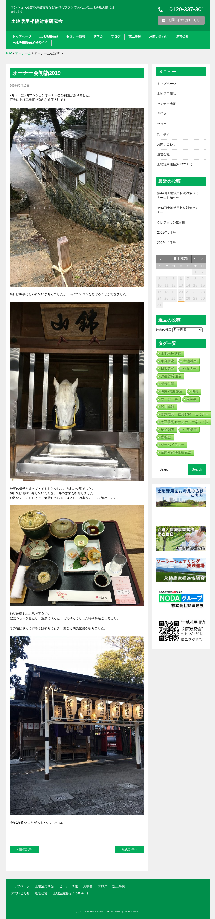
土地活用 (190, 361)
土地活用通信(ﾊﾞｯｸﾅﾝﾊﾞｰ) (29, 43)
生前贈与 (190, 429)
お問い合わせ (158, 36)
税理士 (166, 437)
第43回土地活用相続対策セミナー (177, 210)
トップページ (21, 36)
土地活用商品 (48, 36)
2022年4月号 (166, 243)
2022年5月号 (166, 232)
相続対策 (167, 384)
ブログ (115, 36)
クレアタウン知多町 (171, 222)
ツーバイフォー (173, 445)
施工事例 (134, 36)
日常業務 (167, 369)
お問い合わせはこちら (184, 20)
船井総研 (167, 407)
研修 (195, 391)
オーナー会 (23, 53)
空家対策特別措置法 (176, 452)
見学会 (98, 36)
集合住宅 (167, 361)
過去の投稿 (163, 329)
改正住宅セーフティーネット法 (184, 422)
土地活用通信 (171, 353)
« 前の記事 (24, 849)
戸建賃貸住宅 (171, 376)
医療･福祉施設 (172, 391)
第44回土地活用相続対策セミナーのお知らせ (177, 195)
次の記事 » (129, 849)
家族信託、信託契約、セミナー (184, 414)
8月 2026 (181, 259)
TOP (9, 53)
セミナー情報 (75, 36)
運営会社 (182, 36)
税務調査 (167, 429)
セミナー (190, 369)
